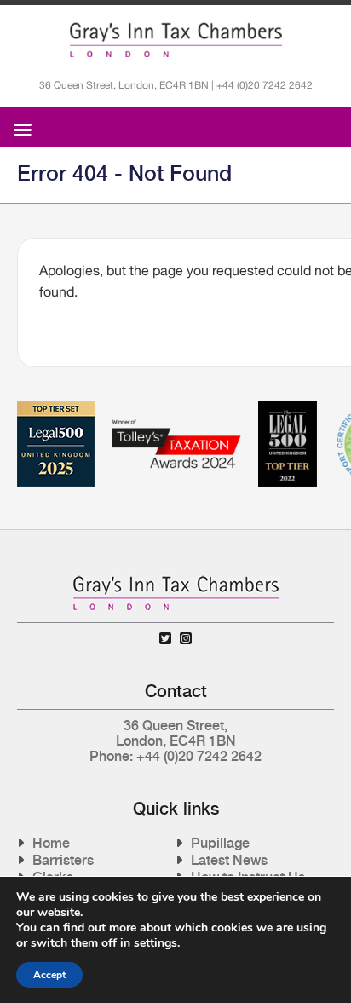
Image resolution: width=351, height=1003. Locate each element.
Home (51, 843)
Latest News (229, 860)
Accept (49, 975)
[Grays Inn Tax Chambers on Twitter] (165, 639)
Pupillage (220, 843)
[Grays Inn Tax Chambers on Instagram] (185, 639)
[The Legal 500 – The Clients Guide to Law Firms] (287, 407)
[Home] (176, 40)
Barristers (63, 860)
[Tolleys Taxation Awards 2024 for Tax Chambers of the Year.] (176, 407)
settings (155, 943)
